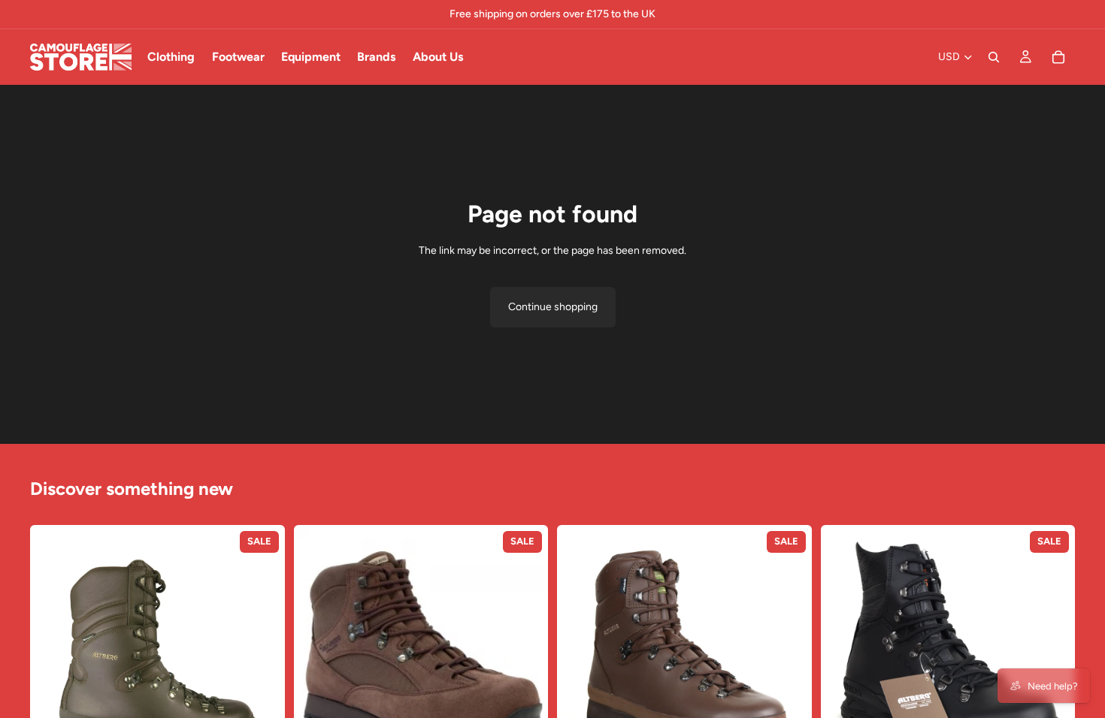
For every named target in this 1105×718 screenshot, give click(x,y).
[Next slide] (262, 652)
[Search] (993, 57)
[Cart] (1058, 57)
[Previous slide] (52, 652)
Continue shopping (553, 306)
